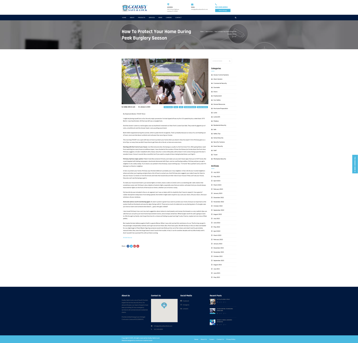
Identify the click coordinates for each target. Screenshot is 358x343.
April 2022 (216, 231)
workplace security (219, 159)
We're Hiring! (223, 10)
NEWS (160, 17)
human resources (219, 104)
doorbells (216, 87)
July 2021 (216, 269)
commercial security (220, 83)
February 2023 (218, 189)
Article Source (127, 237)
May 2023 (216, 176)
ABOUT (132, 17)
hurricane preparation (220, 108)
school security (218, 138)
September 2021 (218, 260)
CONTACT (178, 17)
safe (214, 129)
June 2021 (216, 273)
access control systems (221, 75)
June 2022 (216, 223)
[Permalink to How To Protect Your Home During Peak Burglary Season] (165, 103)
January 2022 (217, 243)
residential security (190, 107)
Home (202, 31)
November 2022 (218, 202)
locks (181, 107)
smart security (218, 146)
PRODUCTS (141, 17)
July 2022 (216, 218)
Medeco (216, 121)
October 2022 (218, 206)
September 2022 (218, 210)
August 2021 (217, 264)
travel (215, 154)
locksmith (216, 117)
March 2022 (217, 235)
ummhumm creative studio (143, 340)
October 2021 (218, 256)
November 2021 (218, 252)
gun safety (217, 100)
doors (175, 107)
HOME (124, 17)
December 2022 (218, 197)
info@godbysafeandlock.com (163, 326)
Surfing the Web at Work (223, 299)
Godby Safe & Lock (129, 107)
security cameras (202, 107)
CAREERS (169, 17)
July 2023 (216, 172)
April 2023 (216, 181)
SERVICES (152, 17)
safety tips (216, 133)
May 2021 (216, 277)
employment (217, 96)
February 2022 (218, 239)
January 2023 (217, 193)
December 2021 (218, 248)
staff (214, 150)
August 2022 (217, 214)
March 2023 (217, 185)
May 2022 (216, 227)
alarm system (209, 31)
